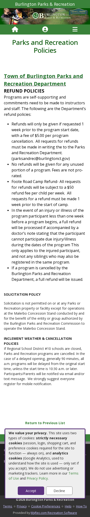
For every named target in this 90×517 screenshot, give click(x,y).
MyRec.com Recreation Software (54, 513)
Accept (31, 490)
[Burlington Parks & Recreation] (45, 16)
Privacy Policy (37, 478)
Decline (59, 490)
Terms (7, 506)
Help (68, 506)
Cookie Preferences (45, 506)
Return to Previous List (45, 423)
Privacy (22, 506)
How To (81, 506)
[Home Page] (15, 29)
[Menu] (75, 29)
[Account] (45, 29)
